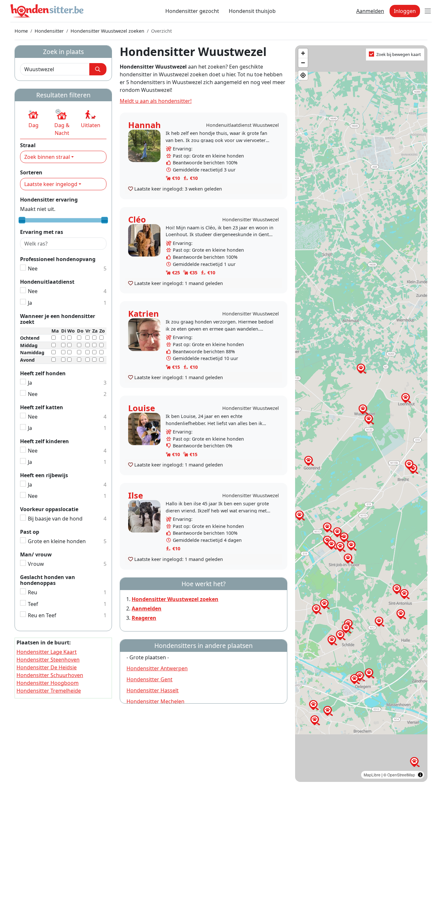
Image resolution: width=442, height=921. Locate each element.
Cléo (137, 219)
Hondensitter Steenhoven (48, 659)
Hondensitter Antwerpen (157, 668)
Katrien (143, 313)
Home (21, 31)
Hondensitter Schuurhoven (50, 675)
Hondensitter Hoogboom (48, 682)
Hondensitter (49, 31)
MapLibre (372, 774)
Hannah (144, 125)
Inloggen (405, 11)
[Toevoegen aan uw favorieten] (130, 188)
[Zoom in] (303, 53)
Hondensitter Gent (149, 679)
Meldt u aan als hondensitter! (156, 100)
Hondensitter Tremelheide (49, 690)
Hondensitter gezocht (192, 11)
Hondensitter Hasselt (153, 690)
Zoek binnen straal (47, 156)
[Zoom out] (303, 62)
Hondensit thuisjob (252, 11)
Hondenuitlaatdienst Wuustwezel (242, 125)
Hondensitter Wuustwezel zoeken (107, 31)
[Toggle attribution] (420, 775)
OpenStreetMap (401, 774)
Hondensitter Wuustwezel (250, 219)
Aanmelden (370, 11)
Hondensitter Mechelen (155, 701)
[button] (33, 118)
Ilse (135, 495)
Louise (141, 408)
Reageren (144, 617)
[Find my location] (303, 75)
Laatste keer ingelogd (50, 184)
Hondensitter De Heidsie (47, 667)
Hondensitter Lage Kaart (47, 651)
